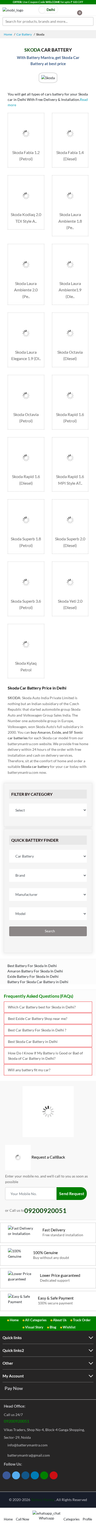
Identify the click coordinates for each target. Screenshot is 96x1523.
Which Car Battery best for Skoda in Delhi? (42, 1007)
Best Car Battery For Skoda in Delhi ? (37, 1030)
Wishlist (69, 1327)
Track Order (82, 1320)
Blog (53, 1327)
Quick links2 (13, 1350)
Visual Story (34, 1327)
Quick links (12, 1337)
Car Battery (24, 34)
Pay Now (14, 1388)
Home (8, 34)
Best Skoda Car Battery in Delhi (33, 1041)
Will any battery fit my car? (29, 1070)
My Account (13, 1376)
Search (49, 931)
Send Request (71, 1193)
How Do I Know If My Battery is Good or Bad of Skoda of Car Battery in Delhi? (45, 1056)
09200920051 (16, 1421)
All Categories (36, 1320)
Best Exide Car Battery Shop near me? (37, 1018)
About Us (60, 1320)
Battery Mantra (42, 1500)
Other (8, 1363)
